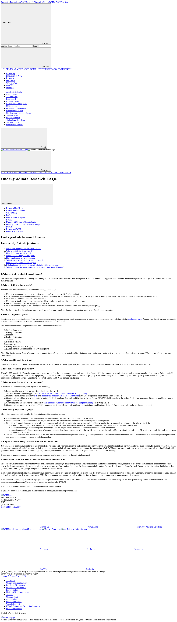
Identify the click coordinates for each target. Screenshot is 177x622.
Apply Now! (11, 94)
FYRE (9, 220)
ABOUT (55, 69)
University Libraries (14, 125)
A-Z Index (10, 580)
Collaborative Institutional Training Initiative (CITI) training (62, 393)
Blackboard (11, 99)
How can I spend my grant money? (20, 258)
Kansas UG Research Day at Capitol (21, 222)
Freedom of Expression (15, 585)
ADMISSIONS (19, 69)
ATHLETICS (46, 69)
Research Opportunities (15, 210)
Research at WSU (13, 229)
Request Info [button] (6, 507)
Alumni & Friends (8, 576)
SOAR (9, 227)
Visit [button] (13, 507)
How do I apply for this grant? (18, 253)
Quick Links (6, 23)
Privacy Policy (12, 590)
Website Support (13, 604)
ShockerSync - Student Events (18, 113)
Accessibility (11, 599)
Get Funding (11, 213)
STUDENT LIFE (33, 69)
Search (4, 46)
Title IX (9, 594)
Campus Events (12, 101)
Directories (38, 2)
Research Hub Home (14, 208)
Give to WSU (48, 2)
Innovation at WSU (18, 2)
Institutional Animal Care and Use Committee (60, 396)
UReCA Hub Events (14, 231)
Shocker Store (12, 115)
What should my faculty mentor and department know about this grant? (35, 267)
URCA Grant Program (15, 217)
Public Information (14, 601)
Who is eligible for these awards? (19, 251)
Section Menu (7, 204)
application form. (135, 319)
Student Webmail (13, 118)
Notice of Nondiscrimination (18, 592)
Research (30, 2)
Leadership (5, 2)
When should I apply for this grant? (20, 255)
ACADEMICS (7, 69)
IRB (36, 396)
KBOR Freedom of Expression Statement (23, 606)
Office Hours (11, 106)
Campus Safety (12, 597)
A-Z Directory (12, 97)
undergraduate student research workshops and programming (68, 403)
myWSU (57, 2)
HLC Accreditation (14, 608)
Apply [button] (17, 507)
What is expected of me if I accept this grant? (24, 260)
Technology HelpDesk (15, 120)
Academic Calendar (14, 92)
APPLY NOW (65, 69)
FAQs (8, 215)
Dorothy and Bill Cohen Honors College (23, 224)
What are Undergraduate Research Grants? (23, 248)
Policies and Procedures (16, 108)
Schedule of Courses (14, 111)
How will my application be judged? (21, 262)
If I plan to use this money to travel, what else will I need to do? (32, 265)
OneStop (64, 2)
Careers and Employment (16, 104)
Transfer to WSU (13, 122)
